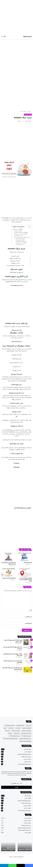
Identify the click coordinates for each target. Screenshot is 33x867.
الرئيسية (29, 111)
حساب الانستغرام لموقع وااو (23, 241)
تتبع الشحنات (10, 728)
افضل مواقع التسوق (20, 725)
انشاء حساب (18, 728)
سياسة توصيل (16, 733)
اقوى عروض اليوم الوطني (9, 725)
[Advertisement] (16, 16)
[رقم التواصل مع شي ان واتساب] (8, 572)
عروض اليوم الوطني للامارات (24, 764)
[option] (25, 844)
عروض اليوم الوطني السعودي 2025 (10, 738)
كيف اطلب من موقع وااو (17, 426)
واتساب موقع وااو (19, 235)
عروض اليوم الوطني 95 (26, 735)
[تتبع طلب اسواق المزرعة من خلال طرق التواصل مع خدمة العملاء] (24, 572)
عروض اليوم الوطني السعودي (25, 738)
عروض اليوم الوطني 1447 (14, 735)
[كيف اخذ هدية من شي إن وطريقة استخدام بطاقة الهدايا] (27, 663)
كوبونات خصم (28, 751)
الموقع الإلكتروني (28, 623)
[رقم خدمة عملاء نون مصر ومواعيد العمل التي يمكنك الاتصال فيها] (27, 670)
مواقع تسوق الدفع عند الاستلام (25, 741)
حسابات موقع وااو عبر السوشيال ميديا (23, 237)
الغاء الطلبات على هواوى (25, 849)
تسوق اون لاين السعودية (26, 730)
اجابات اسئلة (28, 725)
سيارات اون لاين (27, 759)
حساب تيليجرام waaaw (22, 242)
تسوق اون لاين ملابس (16, 730)
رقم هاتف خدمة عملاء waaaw (21, 233)
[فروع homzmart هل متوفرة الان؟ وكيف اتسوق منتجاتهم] (27, 642)
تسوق (5, 728)
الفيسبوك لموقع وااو (21, 238)
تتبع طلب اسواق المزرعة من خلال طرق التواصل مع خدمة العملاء (25, 579)
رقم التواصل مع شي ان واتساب (9, 578)
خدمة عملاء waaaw (17, 229)
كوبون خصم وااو (18, 230)
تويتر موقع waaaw (21, 240)
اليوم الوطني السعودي (26, 728)
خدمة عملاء (7, 730)
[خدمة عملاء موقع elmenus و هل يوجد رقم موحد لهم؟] (27, 649)
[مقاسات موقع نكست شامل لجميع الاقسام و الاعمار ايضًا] (27, 656)
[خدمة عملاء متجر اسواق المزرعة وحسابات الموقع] (8, 556)
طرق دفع (10, 733)
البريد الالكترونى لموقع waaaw (22, 232)
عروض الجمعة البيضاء (26, 756)
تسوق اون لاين (23, 111)
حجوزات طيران (27, 761)
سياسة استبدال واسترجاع (26, 733)
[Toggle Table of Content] (28, 227)
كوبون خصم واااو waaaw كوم (22, 508)
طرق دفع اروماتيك (28, 562)
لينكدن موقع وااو (21, 244)
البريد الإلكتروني (28, 616)
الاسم (30, 610)
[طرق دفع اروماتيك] (24, 556)
